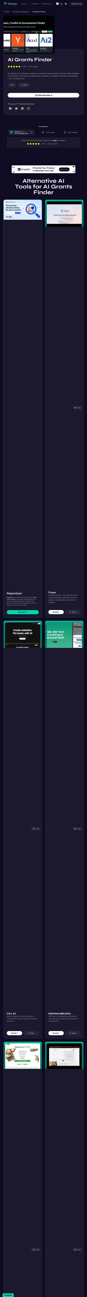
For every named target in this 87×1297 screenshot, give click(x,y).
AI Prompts (35, 4)
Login (54, 140)
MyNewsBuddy (59, 1013)
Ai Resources (46, 4)
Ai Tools (23, 4)
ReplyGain (14, 593)
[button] (66, 4)
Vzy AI (11, 1013)
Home (6, 12)
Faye (52, 592)
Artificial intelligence (21, 12)
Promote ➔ (43, 126)
